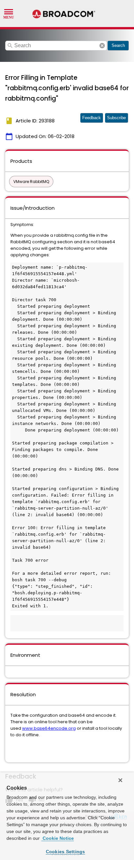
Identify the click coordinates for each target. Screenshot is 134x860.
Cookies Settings (65, 851)
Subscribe (116, 117)
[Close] (120, 780)
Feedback (91, 117)
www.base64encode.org (49, 728)
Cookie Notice (57, 838)
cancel (102, 45)
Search (118, 45)
